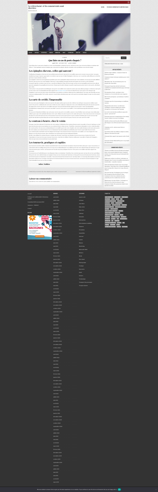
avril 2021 (56, 403)
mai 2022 (55, 364)
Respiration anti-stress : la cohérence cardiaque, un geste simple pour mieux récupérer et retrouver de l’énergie (115, 107)
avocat (113, 199)
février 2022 (56, 374)
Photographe (82, 262)
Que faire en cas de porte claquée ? (64, 60)
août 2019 (55, 465)
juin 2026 (55, 203)
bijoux (117, 199)
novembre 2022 (57, 344)
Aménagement (117, 197)
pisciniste (107, 219)
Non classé (82, 259)
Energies (81, 216)
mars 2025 (56, 252)
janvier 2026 (56, 220)
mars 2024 (56, 292)
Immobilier (82, 233)
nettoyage (107, 217)
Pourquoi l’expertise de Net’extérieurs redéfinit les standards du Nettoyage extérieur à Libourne (117, 87)
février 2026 (56, 216)
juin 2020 (55, 436)
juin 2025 (55, 243)
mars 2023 (56, 331)
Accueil (102, 7)
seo (112, 221)
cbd (121, 199)
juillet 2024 (56, 279)
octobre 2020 (57, 423)
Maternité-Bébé (83, 249)
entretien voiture (116, 205)
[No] (156, 489)
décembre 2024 (57, 262)
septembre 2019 (57, 462)
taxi (123, 223)
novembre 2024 (57, 265)
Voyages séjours (83, 285)
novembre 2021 (57, 383)
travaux (107, 225)
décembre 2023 (57, 302)
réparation (107, 221)
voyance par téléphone (110, 226)
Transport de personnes (85, 282)
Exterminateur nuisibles (85, 223)
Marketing (57, 52)
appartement (125, 197)
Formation (82, 229)
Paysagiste (123, 217)
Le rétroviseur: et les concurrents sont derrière (46, 7)
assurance (107, 199)
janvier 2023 (56, 338)
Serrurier (117, 221)
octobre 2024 (56, 269)
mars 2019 (56, 482)
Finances (81, 226)
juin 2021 (55, 400)
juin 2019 (55, 472)
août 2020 (56, 429)
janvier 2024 (56, 298)
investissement (114, 209)
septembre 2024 (57, 272)
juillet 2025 (56, 239)
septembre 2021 (57, 390)
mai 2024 (55, 285)
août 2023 (56, 315)
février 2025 (56, 256)
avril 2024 (56, 288)
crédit (112, 203)
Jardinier (121, 211)
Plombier (113, 219)
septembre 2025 (57, 233)
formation (124, 205)
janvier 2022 (56, 377)
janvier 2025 (56, 259)
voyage (118, 225)
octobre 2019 (56, 459)
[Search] (128, 2)
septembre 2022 (57, 351)
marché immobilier (109, 213)
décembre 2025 (57, 223)
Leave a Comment (72, 63)
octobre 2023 (56, 308)
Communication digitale (110, 201)
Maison (51, 52)
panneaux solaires (115, 217)
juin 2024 (55, 282)
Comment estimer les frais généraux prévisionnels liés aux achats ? (116, 154)
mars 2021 (56, 406)
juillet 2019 (56, 469)
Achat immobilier (109, 197)
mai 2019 (55, 475)
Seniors (81, 275)
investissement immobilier (111, 211)
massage (116, 215)
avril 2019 (56, 478)
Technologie (70, 52)
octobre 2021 (56, 387)
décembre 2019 (57, 452)
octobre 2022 (56, 347)
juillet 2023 (56, 318)
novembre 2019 (57, 456)
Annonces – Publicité (33, 205)
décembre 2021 (57, 380)
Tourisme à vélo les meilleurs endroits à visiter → (89, 171)
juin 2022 (55, 361)
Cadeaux (81, 213)
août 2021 (55, 393)
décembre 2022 (57, 341)
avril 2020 (56, 442)
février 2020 (56, 449)
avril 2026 (56, 210)
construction (120, 201)
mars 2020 (56, 446)
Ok (119, 489)
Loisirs (81, 239)
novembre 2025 (57, 226)
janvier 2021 (56, 413)
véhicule (119, 226)
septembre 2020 (57, 426)
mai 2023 (55, 324)
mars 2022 (56, 370)
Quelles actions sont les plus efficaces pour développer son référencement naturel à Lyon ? (117, 122)
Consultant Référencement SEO (36, 202)
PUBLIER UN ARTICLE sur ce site (114, 63)
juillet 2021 (56, 397)
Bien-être (78, 52)
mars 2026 (56, 213)
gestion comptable (109, 207)
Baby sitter (82, 207)
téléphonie (112, 225)
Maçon (121, 215)
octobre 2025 (56, 229)
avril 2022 (56, 367)
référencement (123, 219)
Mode (80, 256)
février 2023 (56, 334)
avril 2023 (56, 328)
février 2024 (56, 295)
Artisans (81, 200)
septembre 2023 (57, 311)
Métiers (81, 252)
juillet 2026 (56, 200)
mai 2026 (55, 207)
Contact (85, 52)
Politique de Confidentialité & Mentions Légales (117, 7)
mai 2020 (55, 439)
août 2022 (56, 354)
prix (118, 219)
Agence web (82, 197)
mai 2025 (55, 246)
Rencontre (82, 269)
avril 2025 (56, 249)
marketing (117, 213)
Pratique (37, 52)
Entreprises (44, 52)
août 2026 (56, 197)
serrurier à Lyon (61, 90)
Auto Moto (82, 203)
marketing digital (109, 215)
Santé (64, 52)
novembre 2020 (57, 419)
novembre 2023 (57, 305)
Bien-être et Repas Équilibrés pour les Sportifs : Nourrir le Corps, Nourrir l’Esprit (117, 168)
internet (107, 209)
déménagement (119, 203)
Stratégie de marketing (110, 223)
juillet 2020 (56, 433)
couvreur (107, 203)
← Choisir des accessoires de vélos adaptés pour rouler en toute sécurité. (47, 171)
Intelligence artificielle (120, 207)
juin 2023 (55, 321)
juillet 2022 (56, 357)
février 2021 (56, 410)
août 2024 (56, 275)
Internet (81, 236)
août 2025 (56, 236)
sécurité (119, 223)
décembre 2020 (57, 416)
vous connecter (39, 181)
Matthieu (56, 63)
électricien (124, 226)
